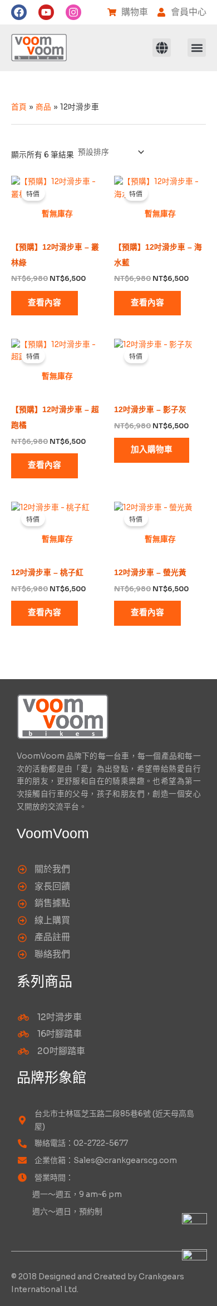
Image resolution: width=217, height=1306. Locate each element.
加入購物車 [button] (151, 449)
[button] (161, 47)
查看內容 (44, 303)
